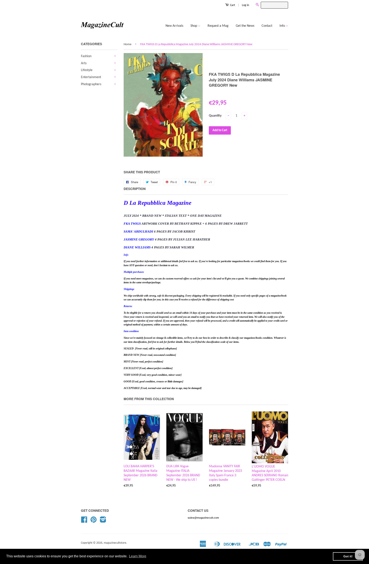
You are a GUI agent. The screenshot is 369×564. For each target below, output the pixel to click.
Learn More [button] (137, 556)
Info (283, 26)
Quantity (215, 115)
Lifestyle (86, 70)
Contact (267, 26)
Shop (194, 26)
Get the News (245, 26)
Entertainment (91, 77)
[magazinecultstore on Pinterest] (93, 521)
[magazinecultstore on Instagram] (103, 521)
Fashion (86, 56)
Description (135, 189)
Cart (232, 5)
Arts (83, 63)
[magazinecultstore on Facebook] (84, 521)
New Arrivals (174, 26)
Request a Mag (218, 26)
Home (127, 44)
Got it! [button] (348, 556)
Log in (245, 5)
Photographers (91, 84)
